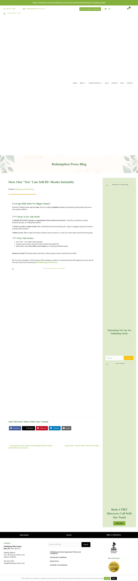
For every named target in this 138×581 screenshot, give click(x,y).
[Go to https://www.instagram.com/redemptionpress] (109, 9)
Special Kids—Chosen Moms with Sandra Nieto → (83, 446)
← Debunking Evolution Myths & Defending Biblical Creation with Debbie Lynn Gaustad (30, 447)
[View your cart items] (128, 9)
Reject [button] (114, 578)
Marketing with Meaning (24, 189)
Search (85, 544)
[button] (128, 358)
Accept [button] (107, 578)
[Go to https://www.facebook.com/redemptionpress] (106, 9)
